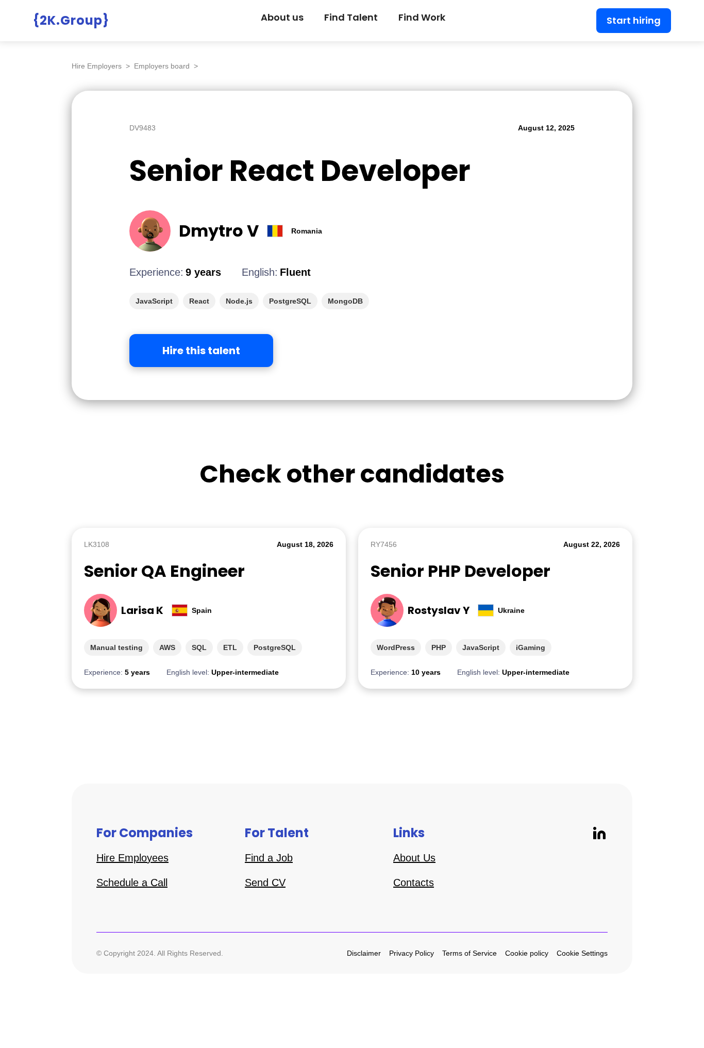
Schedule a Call (131, 882)
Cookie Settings (582, 953)
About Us (414, 857)
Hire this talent (201, 350)
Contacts (413, 882)
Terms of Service (469, 953)
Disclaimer (364, 953)
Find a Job (269, 857)
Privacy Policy (411, 953)
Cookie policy (526, 953)
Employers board (162, 66)
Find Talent (351, 17)
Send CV (265, 882)
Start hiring (634, 20)
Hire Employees (132, 857)
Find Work (421, 17)
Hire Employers (97, 66)
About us (282, 17)
